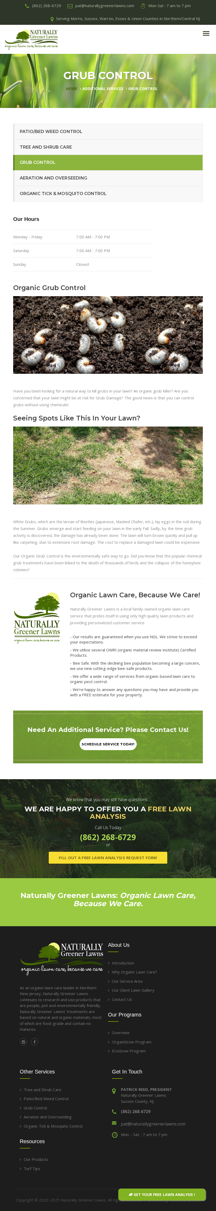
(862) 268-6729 (108, 837)
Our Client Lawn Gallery (133, 990)
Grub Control (143, 88)
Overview (121, 1032)
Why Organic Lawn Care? (134, 972)
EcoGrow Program (129, 1050)
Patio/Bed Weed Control (51, 131)
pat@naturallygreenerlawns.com (153, 1124)
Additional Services (103, 88)
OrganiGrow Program (131, 1041)
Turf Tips (32, 1168)
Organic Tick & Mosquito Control (63, 193)
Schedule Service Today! (108, 744)
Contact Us (122, 999)
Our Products (36, 1159)
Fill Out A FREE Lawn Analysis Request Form (108, 857)
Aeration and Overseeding (53, 178)
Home (71, 88)
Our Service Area (127, 981)
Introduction (123, 963)
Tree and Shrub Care (46, 147)
